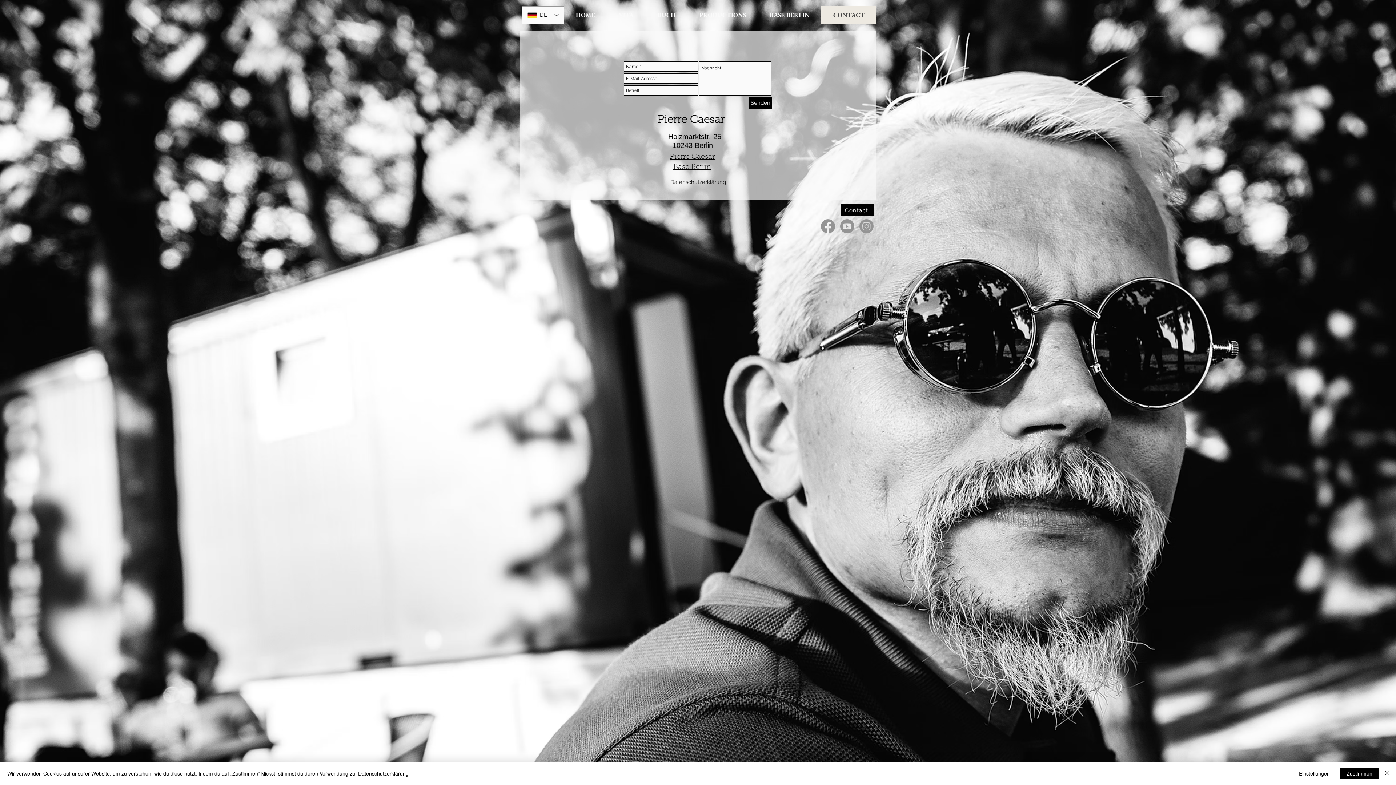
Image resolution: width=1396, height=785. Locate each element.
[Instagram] (866, 226)
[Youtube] (847, 226)
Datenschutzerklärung (383, 773)
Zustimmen (1359, 773)
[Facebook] (828, 226)
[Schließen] (1387, 773)
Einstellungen (1314, 773)
